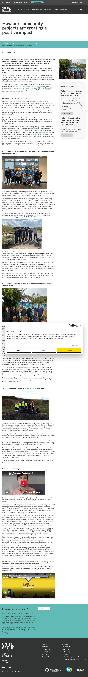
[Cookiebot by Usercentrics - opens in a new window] (70, 325)
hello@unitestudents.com (16, 633)
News (14, 44)
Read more (67, 113)
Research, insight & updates (26, 44)
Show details (74, 345)
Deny (18, 350)
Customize (43, 350)
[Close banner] (80, 325)
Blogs (37, 44)
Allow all (69, 350)
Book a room (37, 2)
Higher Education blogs (48, 44)
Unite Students (6, 44)
